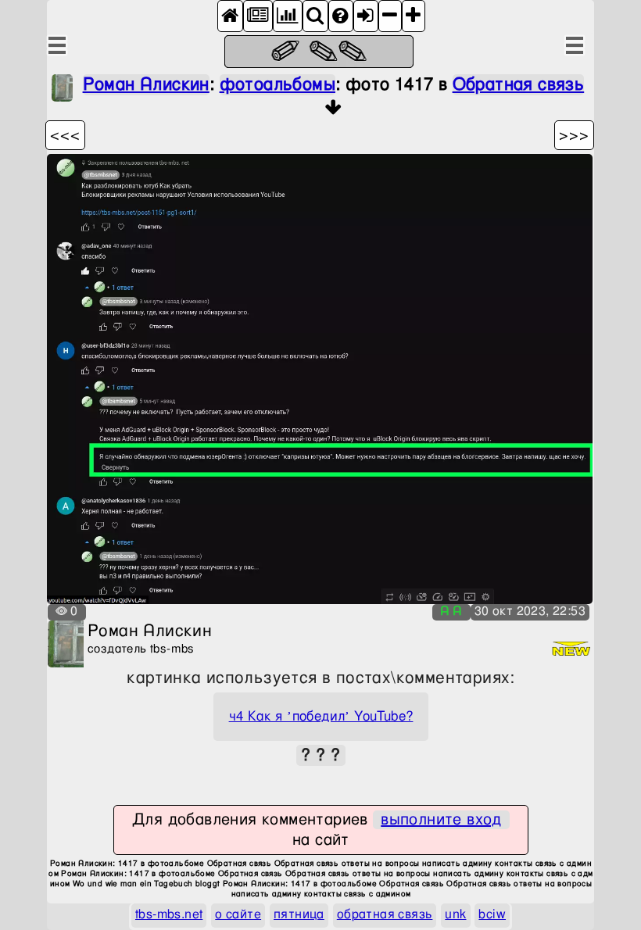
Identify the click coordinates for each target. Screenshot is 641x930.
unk (455, 914)
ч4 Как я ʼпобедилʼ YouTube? (321, 716)
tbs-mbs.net (168, 914)
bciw (492, 914)
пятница (299, 914)
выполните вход (441, 819)
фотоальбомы (277, 84)
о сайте (238, 914)
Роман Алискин (146, 84)
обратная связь (385, 914)
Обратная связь (519, 84)
